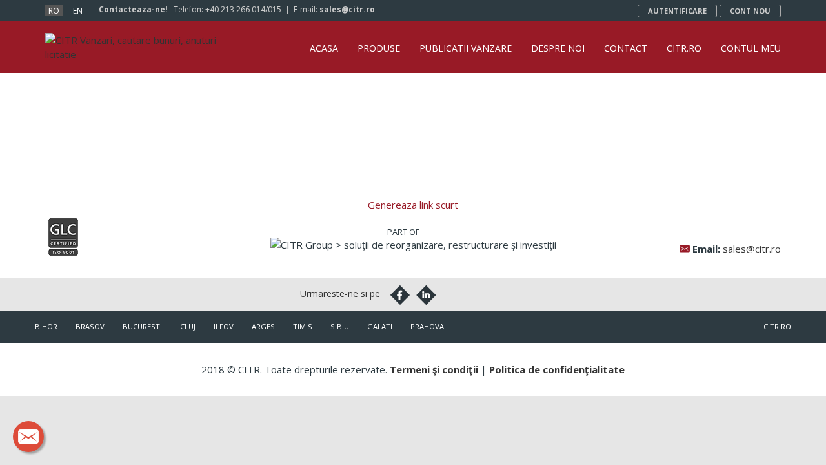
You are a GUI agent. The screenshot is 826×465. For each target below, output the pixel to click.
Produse (379, 48)
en (78, 10)
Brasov (90, 326)
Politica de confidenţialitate (557, 369)
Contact (625, 48)
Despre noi (558, 48)
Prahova (427, 326)
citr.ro (777, 326)
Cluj (188, 326)
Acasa (324, 48)
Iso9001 (63, 237)
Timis (302, 326)
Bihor (46, 326)
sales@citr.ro (347, 9)
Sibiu (339, 326)
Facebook (400, 295)
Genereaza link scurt (413, 204)
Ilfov (224, 326)
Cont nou (750, 11)
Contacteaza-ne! (133, 9)
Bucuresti (142, 326)
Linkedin (426, 295)
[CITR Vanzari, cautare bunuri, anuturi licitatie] (137, 40)
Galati (379, 326)
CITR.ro (684, 48)
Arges (263, 326)
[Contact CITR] (28, 436)
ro (53, 10)
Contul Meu (751, 48)
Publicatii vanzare (465, 48)
